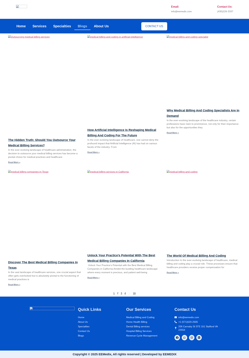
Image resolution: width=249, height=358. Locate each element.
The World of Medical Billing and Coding (196, 255)
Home (21, 26)
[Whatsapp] (184, 337)
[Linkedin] (199, 337)
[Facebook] (177, 337)
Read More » (14, 162)
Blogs (82, 26)
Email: (175, 6)
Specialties (62, 26)
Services (39, 26)
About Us (101, 26)
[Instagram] (191, 337)
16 (134, 293)
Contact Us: (224, 6)
